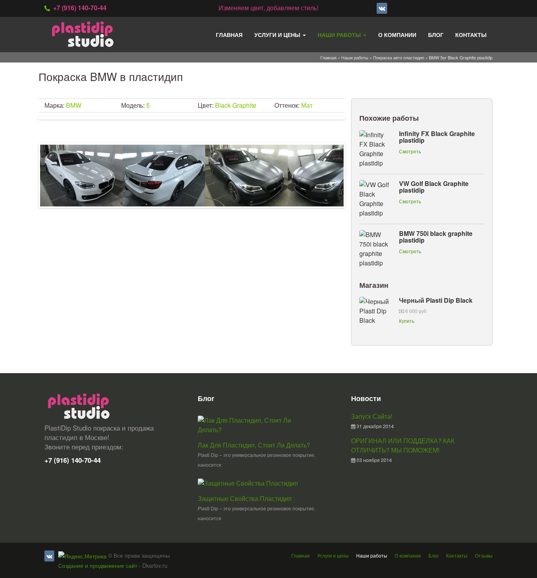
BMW (73, 105)
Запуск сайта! (371, 416)
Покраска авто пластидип (398, 57)
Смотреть (410, 151)
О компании (397, 35)
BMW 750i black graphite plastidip (436, 237)
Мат (307, 105)
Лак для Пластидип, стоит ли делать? (254, 444)
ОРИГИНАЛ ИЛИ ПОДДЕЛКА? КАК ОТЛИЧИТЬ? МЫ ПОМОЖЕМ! (402, 445)
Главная (229, 35)
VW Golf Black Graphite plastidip (434, 187)
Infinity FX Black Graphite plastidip (437, 137)
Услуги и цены (278, 35)
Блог (435, 35)
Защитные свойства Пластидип (245, 498)
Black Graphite (235, 105)
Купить (406, 320)
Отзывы (484, 555)
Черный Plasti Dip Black (436, 300)
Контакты (471, 35)
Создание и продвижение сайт (97, 565)
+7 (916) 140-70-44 (80, 7)
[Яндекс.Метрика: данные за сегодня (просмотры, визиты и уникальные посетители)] (82, 556)
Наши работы (340, 35)
